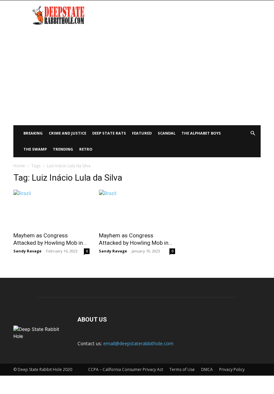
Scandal (166, 133)
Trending (63, 149)
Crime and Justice (67, 133)
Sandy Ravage (27, 250)
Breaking (33, 133)
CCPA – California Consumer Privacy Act (125, 369)
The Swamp (35, 149)
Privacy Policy (232, 369)
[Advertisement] (137, 75)
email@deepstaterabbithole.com (138, 343)
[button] (253, 133)
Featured (142, 133)
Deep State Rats (109, 133)
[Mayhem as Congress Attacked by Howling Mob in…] (51, 208)
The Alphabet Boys (201, 133)
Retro (85, 149)
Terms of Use (182, 369)
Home (19, 166)
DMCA (207, 369)
